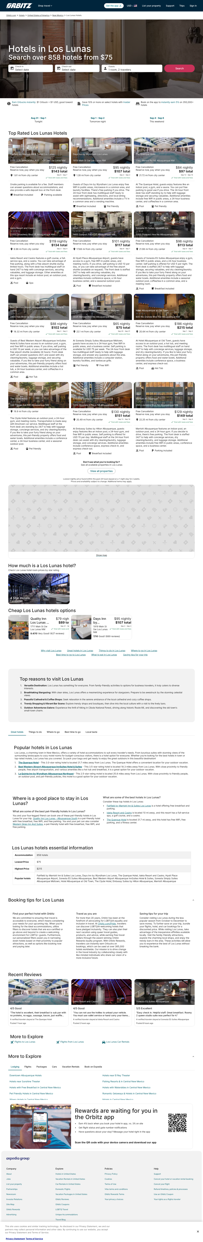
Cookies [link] (108, 1179)
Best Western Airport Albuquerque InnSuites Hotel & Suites (50, 766)
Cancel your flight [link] (162, 1184)
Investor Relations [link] (14, 1199)
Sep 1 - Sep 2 (98, 118)
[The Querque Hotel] (164, 174)
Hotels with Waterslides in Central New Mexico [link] (126, 1087)
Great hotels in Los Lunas (80, 650)
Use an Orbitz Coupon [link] (163, 1194)
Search (179, 68)
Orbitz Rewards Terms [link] (114, 1194)
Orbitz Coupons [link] (62, 1204)
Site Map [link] (10, 1204)
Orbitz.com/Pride (107, 923)
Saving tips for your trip (135, 654)
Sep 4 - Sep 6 (157, 118)
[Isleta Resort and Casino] (38, 251)
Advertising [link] (11, 1214)
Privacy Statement (15, 1238)
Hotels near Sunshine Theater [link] (25, 1081)
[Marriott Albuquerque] (164, 419)
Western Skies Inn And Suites (28, 824)
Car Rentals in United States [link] (68, 1184)
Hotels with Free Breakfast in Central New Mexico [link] (35, 1087)
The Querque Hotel (28, 762)
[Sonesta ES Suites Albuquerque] (164, 251)
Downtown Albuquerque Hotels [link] (26, 1075)
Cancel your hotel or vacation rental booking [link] (173, 1179)
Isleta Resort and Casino (119, 812)
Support (170, 5)
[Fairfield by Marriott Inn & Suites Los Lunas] (38, 174)
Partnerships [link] (11, 1189)
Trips (182, 5)
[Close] (197, 1231)
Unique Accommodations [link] (67, 1214)
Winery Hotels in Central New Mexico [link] (29, 1099)
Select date (22, 69)
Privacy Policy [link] (111, 1174)
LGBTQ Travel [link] (62, 1209)
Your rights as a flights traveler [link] (167, 1199)
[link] (32, 1042)
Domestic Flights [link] (63, 1189)
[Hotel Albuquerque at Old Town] (164, 337)
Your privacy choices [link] (114, 1199)
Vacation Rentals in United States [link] (70, 1179)
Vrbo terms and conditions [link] (116, 1189)
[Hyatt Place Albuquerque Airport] (101, 251)
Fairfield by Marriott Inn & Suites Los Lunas (129, 805)
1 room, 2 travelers (119, 69)
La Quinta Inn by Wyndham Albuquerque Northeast (46, 773)
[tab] (17, 731)
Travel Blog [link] (60, 1219)
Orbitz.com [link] (11, 15)
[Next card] (192, 119)
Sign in (193, 5)
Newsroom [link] (11, 1194)
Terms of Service (34, 1238)
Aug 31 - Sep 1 (38, 118)
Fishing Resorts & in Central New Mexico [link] (123, 1081)
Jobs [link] (8, 1179)
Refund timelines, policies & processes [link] (171, 1189)
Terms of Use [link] (110, 1184)
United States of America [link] (38, 15)
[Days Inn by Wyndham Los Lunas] (101, 174)
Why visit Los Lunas (51, 650)
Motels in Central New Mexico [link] (117, 1099)
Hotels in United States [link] (66, 1174)
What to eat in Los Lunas (104, 654)
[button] (101, 900)
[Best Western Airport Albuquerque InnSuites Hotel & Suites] (38, 337)
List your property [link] (14, 1184)
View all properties (101, 471)
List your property (151, 5)
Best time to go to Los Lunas (71, 654)
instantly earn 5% (170, 102)
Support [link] (157, 1174)
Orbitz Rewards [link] (13, 1209)
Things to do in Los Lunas (112, 650)
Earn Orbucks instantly (24, 102)
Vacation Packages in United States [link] (71, 1194)
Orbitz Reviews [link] (62, 1199)
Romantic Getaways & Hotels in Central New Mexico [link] (129, 1093)
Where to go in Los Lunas (144, 650)
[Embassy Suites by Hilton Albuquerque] (101, 419)
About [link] (9, 1174)
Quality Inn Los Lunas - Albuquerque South (55, 818)
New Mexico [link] (57, 15)
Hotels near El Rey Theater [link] (116, 1075)
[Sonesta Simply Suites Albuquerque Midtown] (101, 337)
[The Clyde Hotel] (38, 419)
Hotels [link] (22, 15)
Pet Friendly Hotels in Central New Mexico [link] (31, 1093)
